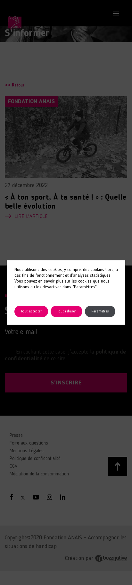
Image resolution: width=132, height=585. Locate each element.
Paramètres (100, 311)
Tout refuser (66, 311)
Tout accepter (31, 311)
